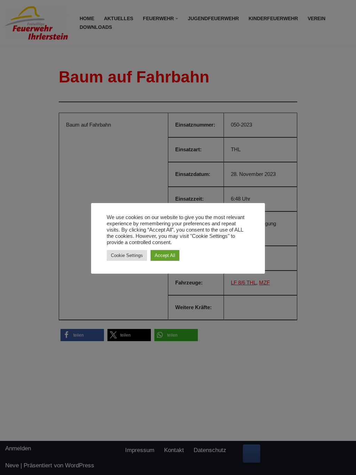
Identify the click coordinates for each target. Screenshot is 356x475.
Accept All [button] (165, 255)
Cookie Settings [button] (127, 255)
